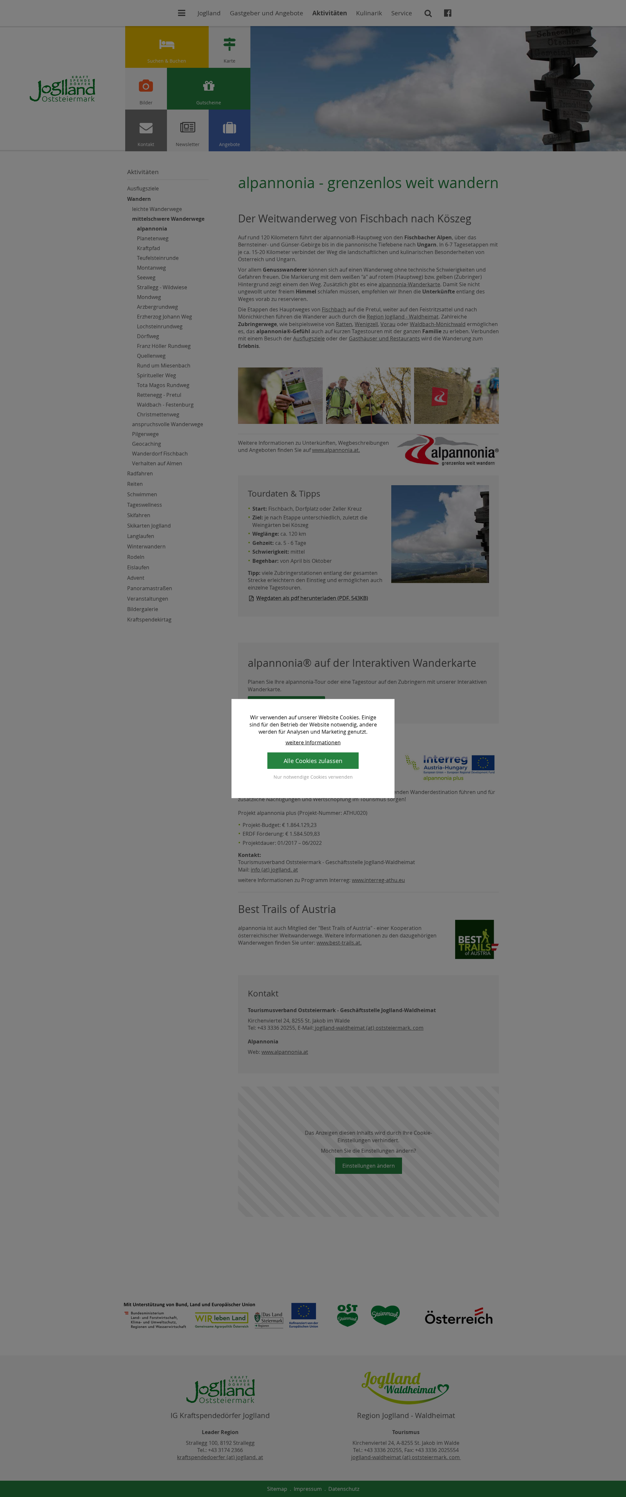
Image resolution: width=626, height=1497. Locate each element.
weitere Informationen (313, 742)
